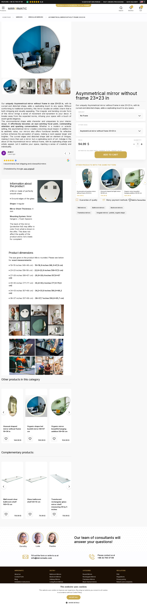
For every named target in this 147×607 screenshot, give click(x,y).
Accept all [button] (73, 597)
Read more (86, 592)
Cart (140, 10)
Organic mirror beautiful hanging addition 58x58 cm (59, 428)
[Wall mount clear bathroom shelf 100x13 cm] (12, 479)
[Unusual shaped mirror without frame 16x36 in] (12, 406)
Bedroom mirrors (117, 208)
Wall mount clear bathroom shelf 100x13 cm (10, 501)
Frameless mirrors (84, 213)
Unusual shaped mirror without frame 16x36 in (12, 428)
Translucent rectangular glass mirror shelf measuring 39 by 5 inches (59, 504)
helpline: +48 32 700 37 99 (12, 2)
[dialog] (73, 595)
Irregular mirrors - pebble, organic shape (111, 213)
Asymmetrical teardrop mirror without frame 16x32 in (86, 192)
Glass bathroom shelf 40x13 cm (34, 500)
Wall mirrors (82, 208)
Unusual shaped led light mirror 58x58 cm (111, 192)
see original (29, 169)
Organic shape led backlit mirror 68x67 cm (36, 428)
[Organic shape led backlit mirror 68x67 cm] (36, 406)
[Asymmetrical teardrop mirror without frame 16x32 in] (87, 179)
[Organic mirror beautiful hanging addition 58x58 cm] (60, 406)
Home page (6, 17)
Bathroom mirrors (98, 208)
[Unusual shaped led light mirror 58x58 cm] (111, 179)
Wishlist (130, 10)
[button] (69, 153)
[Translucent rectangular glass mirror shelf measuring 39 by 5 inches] (60, 479)
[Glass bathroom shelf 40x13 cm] (36, 479)
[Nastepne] (145, 182)
